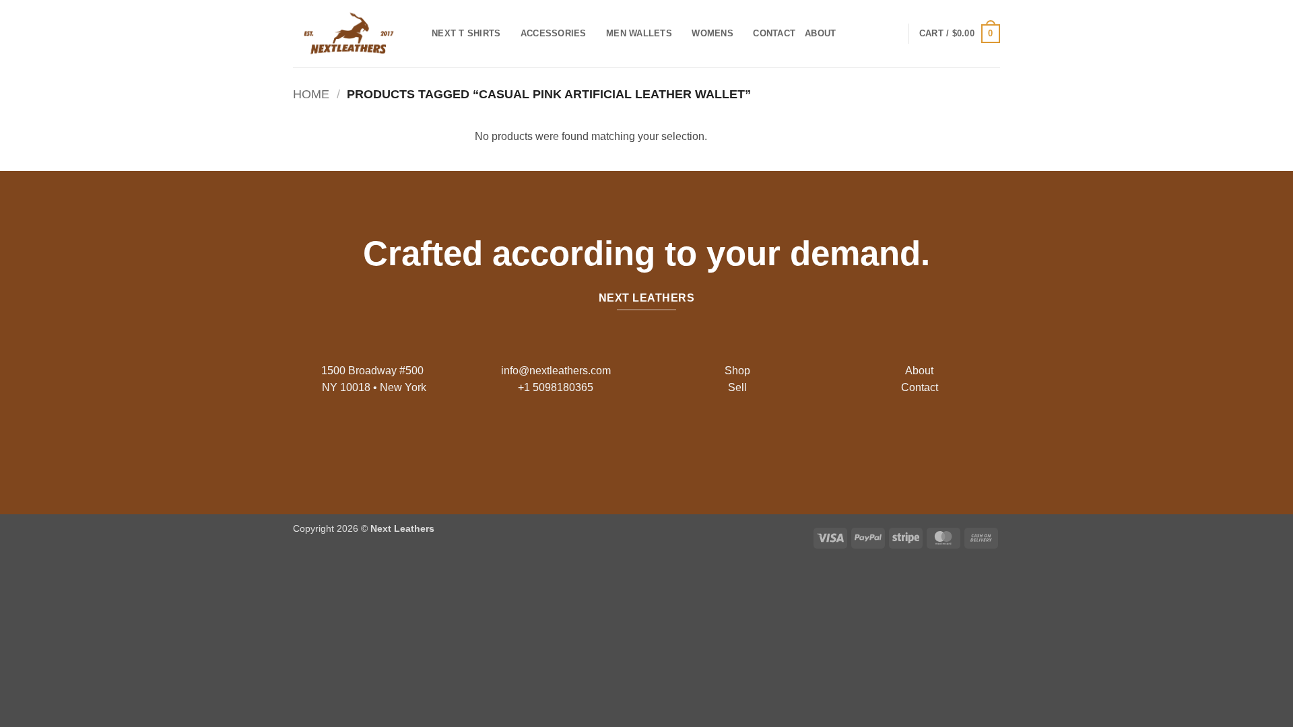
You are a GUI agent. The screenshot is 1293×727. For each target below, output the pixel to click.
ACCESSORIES (554, 33)
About (820, 33)
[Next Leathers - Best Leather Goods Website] (352, 33)
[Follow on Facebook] (614, 442)
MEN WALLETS (639, 33)
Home (311, 94)
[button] (959, 34)
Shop (737, 370)
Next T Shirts (466, 33)
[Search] (850, 33)
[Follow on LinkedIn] (678, 442)
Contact (774, 33)
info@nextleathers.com (556, 370)
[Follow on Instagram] (636, 442)
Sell (737, 387)
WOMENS (712, 33)
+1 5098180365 (555, 387)
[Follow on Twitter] (657, 442)
